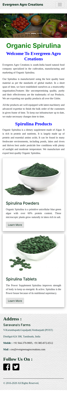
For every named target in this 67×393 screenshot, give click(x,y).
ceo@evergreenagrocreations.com (27, 349)
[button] (5, 25)
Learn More (15, 224)
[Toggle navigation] (59, 4)
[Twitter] (16, 369)
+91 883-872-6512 (43, 343)
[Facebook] (6, 369)
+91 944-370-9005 (22, 343)
